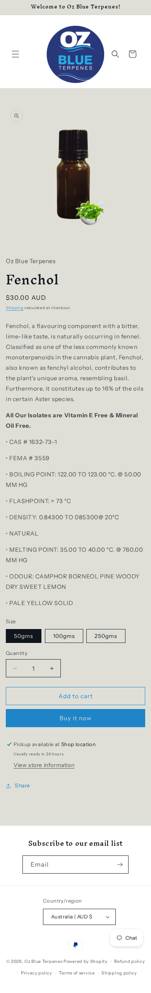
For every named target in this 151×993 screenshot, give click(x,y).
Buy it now (76, 718)
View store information (44, 765)
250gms (105, 636)
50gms (23, 636)
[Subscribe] (119, 864)
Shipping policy (119, 973)
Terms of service (76, 973)
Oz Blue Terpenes (43, 961)
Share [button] (22, 785)
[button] (15, 54)
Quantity (16, 653)
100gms (64, 636)
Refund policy (129, 961)
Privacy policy (36, 973)
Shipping (15, 307)
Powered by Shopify (85, 961)
